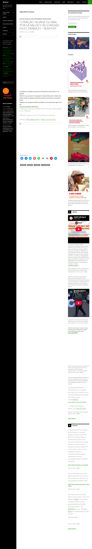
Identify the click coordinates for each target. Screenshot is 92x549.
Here (71, 205)
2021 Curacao (26, 19)
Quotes (74, 425)
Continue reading (73, 265)
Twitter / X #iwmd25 (8, 20)
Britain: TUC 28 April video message (78, 412)
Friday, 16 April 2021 (48, 119)
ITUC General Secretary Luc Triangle (78, 465)
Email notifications (8, 24)
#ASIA (76, 499)
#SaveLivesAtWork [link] (25, 106)
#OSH (70, 511)
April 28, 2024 (81, 408)
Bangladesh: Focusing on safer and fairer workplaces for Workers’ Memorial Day (78, 270)
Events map (57, 2)
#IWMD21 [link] (35, 106)
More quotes (72, 528)
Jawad (32, 32)
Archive (84, 2)
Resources (70, 2)
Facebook (5, 30)
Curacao (37, 165)
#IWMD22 (71, 509)
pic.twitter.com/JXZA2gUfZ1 (77, 402)
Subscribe (72, 27)
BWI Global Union (33, 119)
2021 (20, 19)
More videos (72, 418)
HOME (40, 2)
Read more (85, 92)
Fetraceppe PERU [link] (73, 333)
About (78, 2)
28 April (5, 2)
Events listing (48, 2)
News (63, 2)
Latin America (45, 165)
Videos (74, 212)
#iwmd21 (23, 165)
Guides (4, 27)
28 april (30, 165)
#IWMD (75, 400)
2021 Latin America (36, 19)
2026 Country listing (6, 13)
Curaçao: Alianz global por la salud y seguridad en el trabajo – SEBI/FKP (39, 25)
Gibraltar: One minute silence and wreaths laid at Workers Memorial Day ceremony (78, 321)
